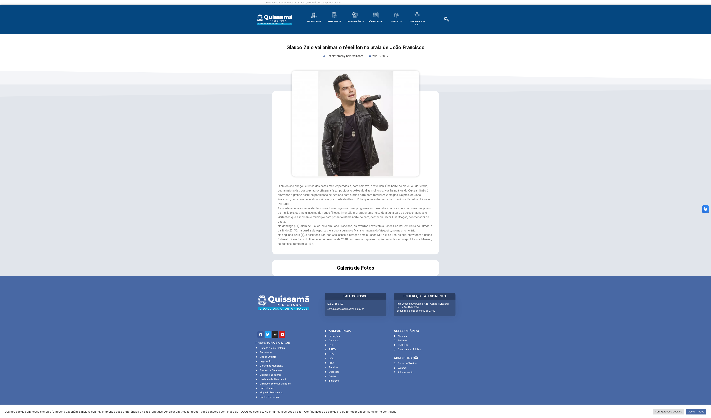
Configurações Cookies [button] (668, 411)
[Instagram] (275, 334)
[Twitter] (268, 334)
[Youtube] (282, 334)
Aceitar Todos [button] (696, 411)
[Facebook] (260, 334)
